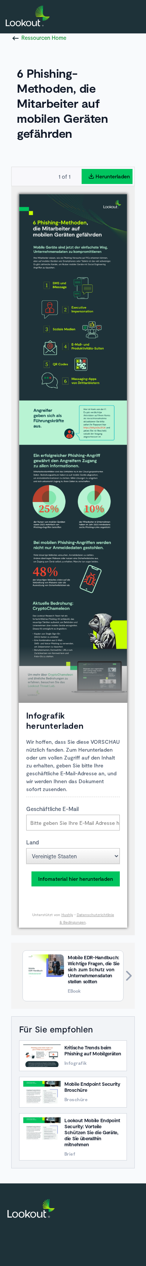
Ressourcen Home (43, 37)
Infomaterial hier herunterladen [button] (75, 879)
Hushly (67, 914)
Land (32, 842)
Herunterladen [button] (112, 176)
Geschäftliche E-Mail (52, 808)
